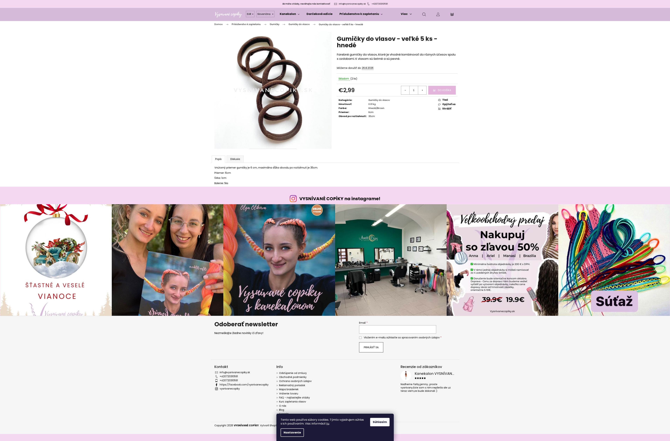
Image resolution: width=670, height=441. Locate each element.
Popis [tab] (218, 159)
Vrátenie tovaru (288, 393)
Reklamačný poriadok (292, 385)
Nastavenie (292, 432)
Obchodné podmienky (293, 377)
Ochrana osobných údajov (295, 381)
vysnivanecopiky (230, 388)
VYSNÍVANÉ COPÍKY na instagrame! (339, 199)
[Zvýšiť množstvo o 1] (422, 90)
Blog (281, 410)
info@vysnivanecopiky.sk (352, 3)
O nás (282, 406)
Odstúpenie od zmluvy (293, 373)
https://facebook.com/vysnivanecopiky (244, 384)
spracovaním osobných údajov (421, 337)
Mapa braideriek (288, 389)
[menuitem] (289, 14)
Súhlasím (380, 422)
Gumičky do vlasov (379, 100)
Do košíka (444, 90)
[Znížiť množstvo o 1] (405, 90)
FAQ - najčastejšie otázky (294, 397)
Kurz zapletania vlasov (292, 401)
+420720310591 (380, 3)
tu (327, 424)
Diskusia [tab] (235, 159)
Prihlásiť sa (371, 347)
